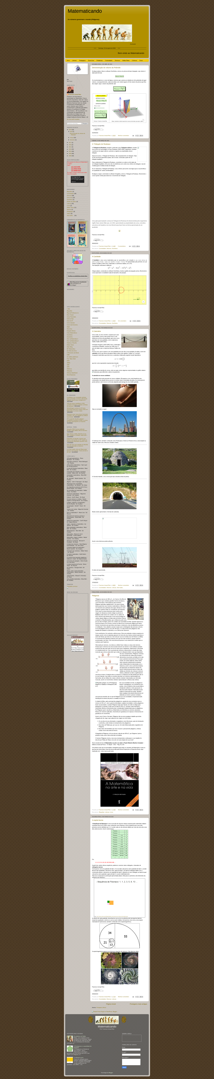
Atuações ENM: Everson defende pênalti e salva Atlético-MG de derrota (77, 430)
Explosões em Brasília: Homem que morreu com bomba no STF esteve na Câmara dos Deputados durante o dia (77, 440)
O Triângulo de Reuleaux (101, 144)
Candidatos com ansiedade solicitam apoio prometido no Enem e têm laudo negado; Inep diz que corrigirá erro (77, 399)
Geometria (69, 336)
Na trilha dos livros (72, 350)
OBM (68, 354)
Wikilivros (69, 368)
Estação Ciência (71, 330)
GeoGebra (115, 248)
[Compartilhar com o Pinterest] (142, 135)
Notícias (69, 209)
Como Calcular (71, 322)
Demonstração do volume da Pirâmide (106, 68)
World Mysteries (71, 375)
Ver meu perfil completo (73, 119)
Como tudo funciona (72, 324)
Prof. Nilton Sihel (71, 358)
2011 (70, 149)
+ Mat (68, 309)
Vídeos (69, 213)
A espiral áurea (97, 820)
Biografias (101, 812)
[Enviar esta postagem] (133, 135)
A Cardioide (96, 256)
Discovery (69, 328)
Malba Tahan (125, 60)
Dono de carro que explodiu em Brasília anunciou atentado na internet (77, 445)
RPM (68, 360)
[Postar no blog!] (137, 135)
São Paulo (69, 81)
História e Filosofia (72, 343)
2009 (70, 153)
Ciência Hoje (70, 318)
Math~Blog (70, 347)
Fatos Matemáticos (72, 332)
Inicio (68, 60)
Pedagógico (82, 60)
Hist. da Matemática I (72, 339)
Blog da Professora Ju (73, 313)
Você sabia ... (120, 587)
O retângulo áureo (78, 1057)
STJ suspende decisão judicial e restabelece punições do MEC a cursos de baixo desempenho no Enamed (77, 420)
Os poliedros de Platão (80, 1036)
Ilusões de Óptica (71, 201)
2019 (70, 129)
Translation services (72, 586)
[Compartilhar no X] (139, 135)
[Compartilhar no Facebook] (141, 135)
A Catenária (96, 331)
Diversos (117, 60)
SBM (68, 364)
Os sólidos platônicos (72, 356)
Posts (141, 60)
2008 (70, 155)
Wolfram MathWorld (72, 373)
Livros (111, 812)
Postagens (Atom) (101, 1007)
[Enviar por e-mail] (136, 135)
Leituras (74, 60)
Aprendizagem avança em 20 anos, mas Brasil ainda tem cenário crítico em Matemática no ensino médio (77, 409)
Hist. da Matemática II (72, 341)
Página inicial (111, 1004)
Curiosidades (108, 60)
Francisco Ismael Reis (75, 94)
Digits (68, 326)
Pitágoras (95, 596)
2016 (70, 144)
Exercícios (91, 60)
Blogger (111, 1072)
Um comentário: (122, 321)
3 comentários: (122, 246)
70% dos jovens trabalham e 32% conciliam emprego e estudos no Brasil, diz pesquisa (77, 405)
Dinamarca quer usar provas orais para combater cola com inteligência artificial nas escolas (77, 416)
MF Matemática (71, 349)
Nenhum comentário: (123, 135)
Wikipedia (69, 371)
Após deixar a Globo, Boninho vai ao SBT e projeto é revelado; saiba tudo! (77, 434)
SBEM (68, 362)
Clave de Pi (70, 320)
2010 (70, 151)
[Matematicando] (77, 644)
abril (71, 131)
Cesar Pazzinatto (71, 317)
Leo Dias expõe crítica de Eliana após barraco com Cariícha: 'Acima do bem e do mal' (77, 451)
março (72, 137)
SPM (68, 366)
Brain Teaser (70, 315)
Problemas (100, 60)
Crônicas (134, 60)
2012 (70, 147)
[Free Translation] (67, 588)
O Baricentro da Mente (73, 352)
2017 (70, 142)
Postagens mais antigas (138, 1004)
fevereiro (72, 139)
